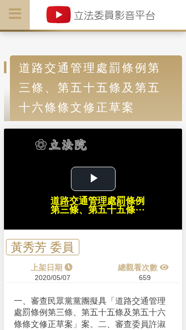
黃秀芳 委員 (42, 247)
